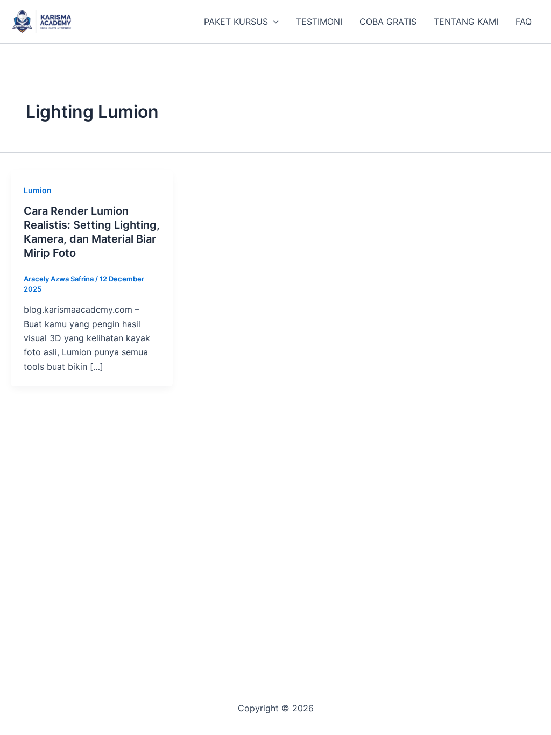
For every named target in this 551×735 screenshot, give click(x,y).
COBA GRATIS (387, 21)
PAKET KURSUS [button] (236, 21)
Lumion (38, 190)
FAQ (523, 21)
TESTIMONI (319, 21)
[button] (273, 21)
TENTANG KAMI (466, 21)
